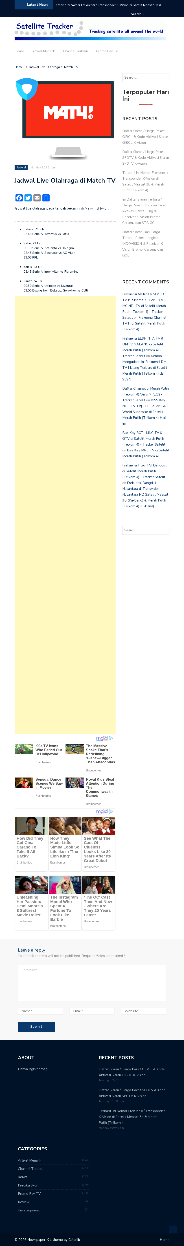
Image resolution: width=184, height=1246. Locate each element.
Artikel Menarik (43, 51)
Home (19, 51)
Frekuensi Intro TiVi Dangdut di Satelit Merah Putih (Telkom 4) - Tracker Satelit (144, 471)
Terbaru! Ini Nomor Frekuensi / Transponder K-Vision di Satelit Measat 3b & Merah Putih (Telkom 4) (107, 8)
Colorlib (74, 1239)
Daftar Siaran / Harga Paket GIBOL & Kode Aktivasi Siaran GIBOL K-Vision (145, 137)
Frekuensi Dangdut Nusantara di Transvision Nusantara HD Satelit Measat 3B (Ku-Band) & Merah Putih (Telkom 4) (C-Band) (145, 494)
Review (24, 1202)
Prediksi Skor (27, 1185)
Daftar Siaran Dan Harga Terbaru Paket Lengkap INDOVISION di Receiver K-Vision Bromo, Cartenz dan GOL (143, 244)
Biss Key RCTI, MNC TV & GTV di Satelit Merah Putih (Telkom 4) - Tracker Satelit (143, 439)
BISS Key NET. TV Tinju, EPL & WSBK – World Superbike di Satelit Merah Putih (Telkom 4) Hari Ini (145, 412)
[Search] (166, 14)
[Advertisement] (65, 515)
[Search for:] (144, 14)
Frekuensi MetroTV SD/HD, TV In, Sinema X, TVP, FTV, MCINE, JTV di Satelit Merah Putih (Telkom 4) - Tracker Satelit (144, 306)
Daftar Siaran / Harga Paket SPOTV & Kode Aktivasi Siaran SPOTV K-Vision (145, 158)
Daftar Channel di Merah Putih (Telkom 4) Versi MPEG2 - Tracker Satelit (145, 394)
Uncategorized (29, 1210)
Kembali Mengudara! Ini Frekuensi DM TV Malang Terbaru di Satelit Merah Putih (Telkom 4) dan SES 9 (144, 368)
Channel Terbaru (75, 51)
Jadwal (21, 168)
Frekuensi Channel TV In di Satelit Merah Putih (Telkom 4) (144, 323)
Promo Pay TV (107, 51)
